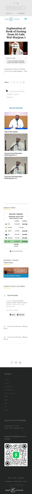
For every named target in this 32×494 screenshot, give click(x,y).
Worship (10, 97)
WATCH (16, 46)
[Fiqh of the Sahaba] (16, 121)
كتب (5, 406)
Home (6, 380)
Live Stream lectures (16, 61)
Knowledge (8, 390)
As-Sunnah (8, 386)
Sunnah (14, 302)
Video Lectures (12, 62)
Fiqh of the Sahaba (11, 132)
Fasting (9, 94)
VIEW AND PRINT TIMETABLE (13, 276)
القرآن (5, 400)
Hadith (16, 94)
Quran (6, 383)
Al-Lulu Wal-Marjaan (17, 91)
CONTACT (8, 13)
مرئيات (6, 409)
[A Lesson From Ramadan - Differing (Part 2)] (16, 166)
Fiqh (14, 300)
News (6, 396)
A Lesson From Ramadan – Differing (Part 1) (13, 154)
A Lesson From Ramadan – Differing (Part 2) (13, 177)
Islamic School (9, 393)
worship (21, 62)
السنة (5, 403)
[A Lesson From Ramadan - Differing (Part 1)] (16, 143)
